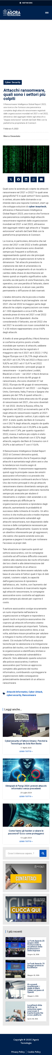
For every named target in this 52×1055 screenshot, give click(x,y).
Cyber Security (12, 82)
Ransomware (29, 695)
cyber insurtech (37, 206)
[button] (11, 179)
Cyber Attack (35, 692)
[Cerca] (43, 853)
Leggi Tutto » (26, 751)
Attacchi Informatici (17, 692)
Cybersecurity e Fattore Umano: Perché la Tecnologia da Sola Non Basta (26, 742)
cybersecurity (14, 695)
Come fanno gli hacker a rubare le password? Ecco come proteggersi (26, 832)
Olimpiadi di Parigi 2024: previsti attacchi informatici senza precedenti (26, 787)
